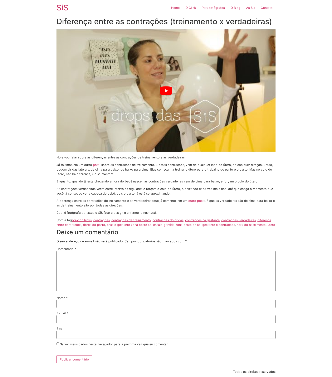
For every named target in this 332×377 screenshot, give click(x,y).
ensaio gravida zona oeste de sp (177, 225)
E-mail (62, 313)
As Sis (250, 8)
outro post (196, 201)
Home (175, 8)
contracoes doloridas (168, 220)
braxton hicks (82, 220)
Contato (267, 8)
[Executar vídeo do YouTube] (166, 90)
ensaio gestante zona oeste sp (129, 225)
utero (271, 225)
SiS (62, 7)
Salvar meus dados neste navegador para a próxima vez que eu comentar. (114, 344)
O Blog (235, 8)
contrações (101, 220)
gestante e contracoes (218, 225)
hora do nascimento (251, 225)
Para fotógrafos (213, 8)
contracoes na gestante (202, 220)
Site (59, 328)
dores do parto (94, 225)
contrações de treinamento (131, 220)
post (96, 165)
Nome (62, 297)
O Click (190, 8)
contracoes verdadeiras (238, 220)
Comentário (66, 248)
